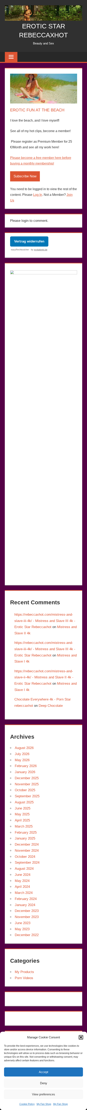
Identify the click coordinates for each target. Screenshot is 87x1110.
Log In (37, 194)
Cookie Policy (27, 1104)
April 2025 (22, 820)
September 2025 (27, 796)
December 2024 (27, 844)
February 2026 (26, 766)
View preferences (43, 1094)
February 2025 (26, 832)
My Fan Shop (44, 1104)
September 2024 (27, 862)
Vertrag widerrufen (29, 241)
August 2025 (24, 802)
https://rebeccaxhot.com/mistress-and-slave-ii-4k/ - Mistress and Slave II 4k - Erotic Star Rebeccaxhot (43, 677)
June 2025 (22, 808)
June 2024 (22, 875)
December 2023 (27, 911)
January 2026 (25, 772)
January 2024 (25, 905)
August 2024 (24, 869)
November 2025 (27, 784)
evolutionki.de (40, 249)
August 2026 (24, 748)
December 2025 (27, 778)
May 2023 (22, 929)
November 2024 (27, 850)
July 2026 (22, 754)
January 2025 (25, 838)
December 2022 (27, 935)
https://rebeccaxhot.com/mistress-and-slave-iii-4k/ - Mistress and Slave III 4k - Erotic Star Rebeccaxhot (44, 621)
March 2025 (24, 826)
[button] (81, 1037)
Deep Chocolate (51, 706)
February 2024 (26, 899)
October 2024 (25, 857)
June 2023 (22, 923)
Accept (43, 1072)
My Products (24, 972)
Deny (43, 1083)
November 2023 (27, 917)
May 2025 (22, 814)
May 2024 (22, 881)
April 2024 (22, 887)
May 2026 (22, 760)
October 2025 (25, 790)
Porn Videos (24, 978)
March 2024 (24, 893)
